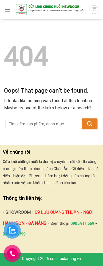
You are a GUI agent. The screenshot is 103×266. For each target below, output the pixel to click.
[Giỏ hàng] (94, 9)
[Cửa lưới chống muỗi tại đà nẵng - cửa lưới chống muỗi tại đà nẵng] (50, 9)
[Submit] (90, 123)
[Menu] (7, 9)
